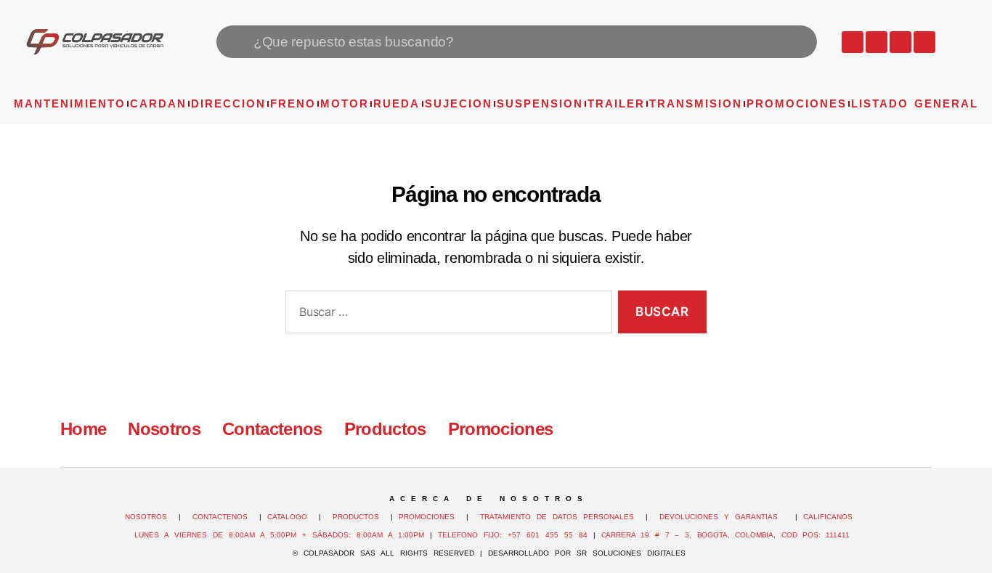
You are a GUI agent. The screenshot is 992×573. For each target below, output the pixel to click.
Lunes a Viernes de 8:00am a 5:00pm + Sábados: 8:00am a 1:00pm (279, 535)
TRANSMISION (695, 103)
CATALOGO (290, 517)
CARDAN (158, 103)
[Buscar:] (446, 314)
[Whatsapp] (852, 42)
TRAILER (616, 103)
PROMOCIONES (797, 103)
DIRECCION (228, 103)
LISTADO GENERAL (914, 103)
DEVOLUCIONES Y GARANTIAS (724, 517)
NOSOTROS (146, 517)
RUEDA (396, 103)
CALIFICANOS (828, 517)
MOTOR (344, 103)
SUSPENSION (540, 103)
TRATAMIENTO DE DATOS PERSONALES (557, 517)
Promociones (500, 429)
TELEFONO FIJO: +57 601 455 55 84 (513, 535)
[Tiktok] (924, 42)
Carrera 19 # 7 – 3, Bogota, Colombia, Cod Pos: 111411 (725, 535)
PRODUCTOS (356, 517)
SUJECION (458, 103)
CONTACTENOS (220, 517)
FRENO (293, 103)
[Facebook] (876, 42)
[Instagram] (900, 42)
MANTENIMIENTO (70, 103)
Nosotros (164, 429)
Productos (385, 429)
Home (83, 429)
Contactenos (272, 429)
